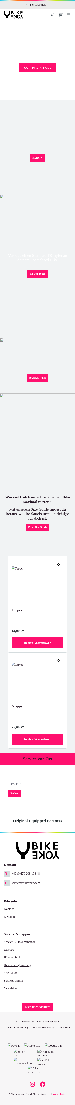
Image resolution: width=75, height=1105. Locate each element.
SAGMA (37, 158)
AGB (14, 1021)
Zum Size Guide (37, 527)
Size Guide (10, 973)
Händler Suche (13, 957)
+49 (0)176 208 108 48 (26, 873)
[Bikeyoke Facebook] (42, 1085)
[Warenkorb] (61, 14)
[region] (37, 652)
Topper (17, 610)
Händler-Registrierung (17, 965)
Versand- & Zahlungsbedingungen (40, 1021)
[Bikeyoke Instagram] (32, 1085)
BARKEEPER (37, 378)
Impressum (65, 1027)
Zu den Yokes (37, 273)
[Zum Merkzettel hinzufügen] (57, 564)
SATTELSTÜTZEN (37, 67)
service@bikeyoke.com (26, 882)
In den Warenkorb (37, 643)
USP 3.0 (9, 949)
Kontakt (9, 909)
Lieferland (10, 916)
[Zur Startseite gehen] (13, 15)
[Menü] (53, 14)
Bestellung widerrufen (37, 1006)
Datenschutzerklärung (16, 1027)
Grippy (17, 706)
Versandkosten (59, 1094)
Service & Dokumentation (20, 942)
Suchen (14, 793)
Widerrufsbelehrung (43, 1027)
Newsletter (10, 988)
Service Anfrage (13, 980)
